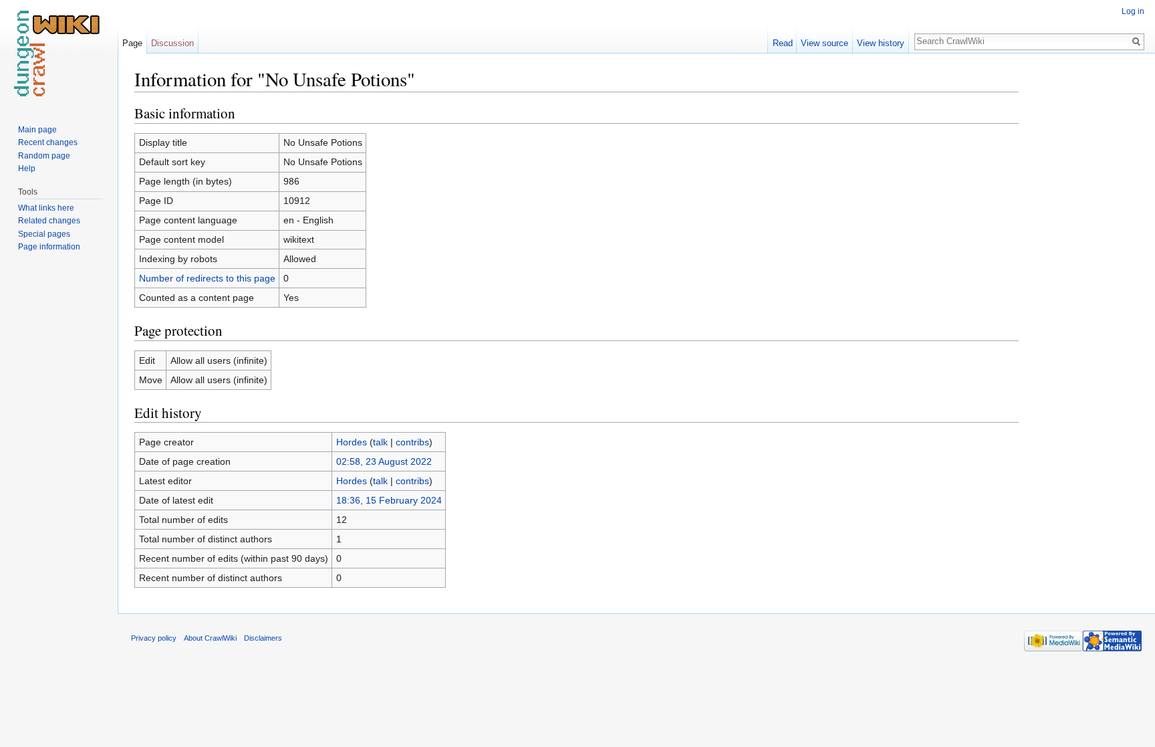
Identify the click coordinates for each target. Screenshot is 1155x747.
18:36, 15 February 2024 (389, 500)
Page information (49, 246)
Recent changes (48, 142)
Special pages (44, 234)
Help (26, 168)
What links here (46, 208)
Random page (44, 156)
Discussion (172, 43)
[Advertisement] (1085, 267)
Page (132, 43)
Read (783, 43)
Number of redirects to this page (207, 278)
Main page (37, 129)
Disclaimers (263, 638)
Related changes (49, 220)
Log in (1133, 11)
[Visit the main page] (58, 53)
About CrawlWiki (210, 638)
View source (824, 43)
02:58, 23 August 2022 (384, 461)
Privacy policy (153, 638)
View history (880, 43)
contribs (412, 442)
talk (380, 442)
